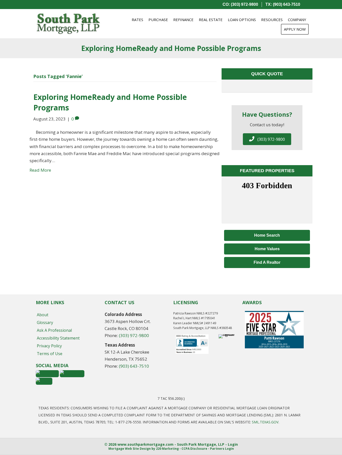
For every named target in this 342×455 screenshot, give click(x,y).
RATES (137, 19)
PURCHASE (158, 19)
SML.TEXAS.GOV (265, 422)
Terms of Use (49, 353)
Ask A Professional (54, 330)
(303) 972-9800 (134, 335)
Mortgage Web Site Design (129, 448)
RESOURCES (272, 19)
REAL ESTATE (211, 19)
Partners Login (222, 448)
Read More (40, 170)
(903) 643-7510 (134, 366)
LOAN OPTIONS (242, 19)
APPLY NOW (295, 29)
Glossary (45, 322)
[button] (267, 139)
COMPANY (297, 19)
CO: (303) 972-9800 (240, 4)
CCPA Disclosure (194, 448)
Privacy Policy (49, 346)
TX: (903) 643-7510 (282, 4)
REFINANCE (183, 19)
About (42, 314)
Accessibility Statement (58, 338)
